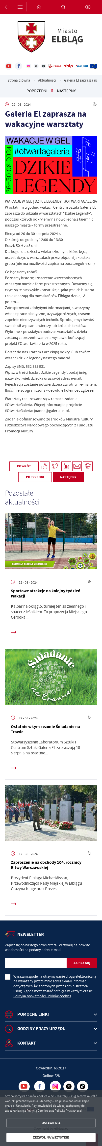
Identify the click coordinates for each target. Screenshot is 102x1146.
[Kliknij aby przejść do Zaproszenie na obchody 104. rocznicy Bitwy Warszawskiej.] (51, 814)
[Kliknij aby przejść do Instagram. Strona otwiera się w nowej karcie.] (28, 66)
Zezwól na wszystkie (51, 1137)
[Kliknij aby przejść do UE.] (93, 66)
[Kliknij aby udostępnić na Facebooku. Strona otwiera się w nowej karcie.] (45, 466)
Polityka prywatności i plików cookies (42, 996)
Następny (66, 91)
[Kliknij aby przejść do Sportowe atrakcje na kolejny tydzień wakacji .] (51, 542)
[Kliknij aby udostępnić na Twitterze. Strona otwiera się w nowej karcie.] (55, 466)
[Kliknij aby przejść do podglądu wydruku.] (88, 466)
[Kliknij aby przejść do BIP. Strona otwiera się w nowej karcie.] (68, 66)
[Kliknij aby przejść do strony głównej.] (38, 7)
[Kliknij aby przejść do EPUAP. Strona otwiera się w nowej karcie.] (82, 66)
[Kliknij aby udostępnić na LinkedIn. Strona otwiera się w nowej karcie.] (66, 466)
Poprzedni (36, 91)
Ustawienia (51, 1123)
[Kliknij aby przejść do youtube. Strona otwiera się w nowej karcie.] (8, 66)
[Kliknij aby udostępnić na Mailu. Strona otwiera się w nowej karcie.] (77, 466)
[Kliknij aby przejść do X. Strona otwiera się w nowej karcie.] (36, 66)
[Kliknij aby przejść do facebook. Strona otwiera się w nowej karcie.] (18, 66)
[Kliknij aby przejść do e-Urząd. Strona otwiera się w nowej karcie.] (55, 66)
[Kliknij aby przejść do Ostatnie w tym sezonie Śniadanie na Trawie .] (51, 678)
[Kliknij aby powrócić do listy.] (52, 91)
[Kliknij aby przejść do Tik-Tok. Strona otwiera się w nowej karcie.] (43, 66)
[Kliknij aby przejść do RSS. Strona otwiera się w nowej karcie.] (95, 104)
